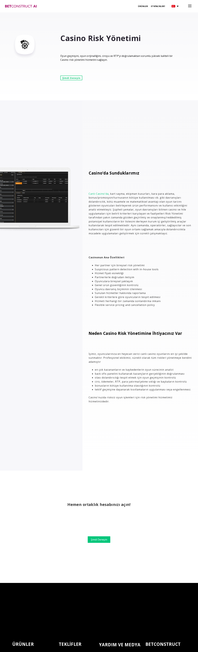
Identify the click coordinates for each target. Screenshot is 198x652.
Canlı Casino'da (99, 193)
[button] (175, 6)
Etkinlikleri (158, 6)
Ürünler (143, 6)
